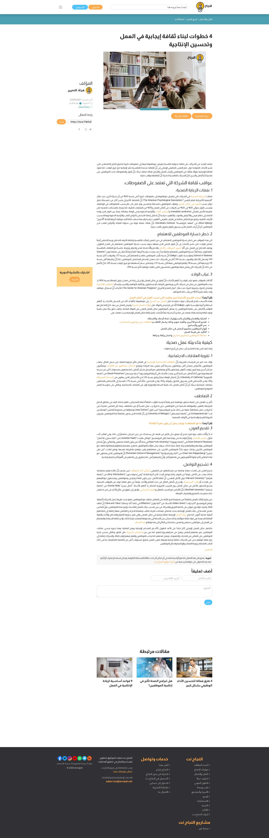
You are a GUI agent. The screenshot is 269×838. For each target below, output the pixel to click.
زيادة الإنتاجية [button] (202, 116)
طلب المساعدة (191, 481)
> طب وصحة (203, 787)
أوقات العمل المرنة (141, 305)
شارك (61, 121)
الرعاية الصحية (198, 196)
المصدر (208, 549)
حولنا (90, 763)
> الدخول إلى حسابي (159, 783)
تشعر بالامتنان (199, 438)
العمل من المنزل (157, 301)
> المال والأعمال (202, 774)
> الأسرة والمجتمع (201, 792)
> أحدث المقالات (202, 765)
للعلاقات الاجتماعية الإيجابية (161, 362)
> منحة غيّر (204, 828)
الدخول (95, 7)
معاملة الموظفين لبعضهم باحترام (190, 335)
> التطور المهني (202, 783)
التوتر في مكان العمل (190, 203)
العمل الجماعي (147, 489)
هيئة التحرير (76, 90)
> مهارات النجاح (202, 769)
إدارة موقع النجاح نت (164, 561)
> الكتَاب (206, 809)
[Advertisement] (154, 139)
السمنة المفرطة (105, 377)
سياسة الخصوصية (79, 763)
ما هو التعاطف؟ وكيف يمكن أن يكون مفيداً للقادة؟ (175, 423)
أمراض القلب (162, 211)
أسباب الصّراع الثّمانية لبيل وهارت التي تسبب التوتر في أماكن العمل (165, 297)
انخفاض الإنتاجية (105, 284)
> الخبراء (205, 805)
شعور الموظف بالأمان (170, 247)
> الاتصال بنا (164, 792)
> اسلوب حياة (203, 778)
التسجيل (80, 7)
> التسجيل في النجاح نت (157, 778)
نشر (208, 602)
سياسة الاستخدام (63, 763)
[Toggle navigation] (60, 7)
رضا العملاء (140, 522)
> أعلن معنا (164, 765)
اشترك (74, 279)
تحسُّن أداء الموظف (140, 470)
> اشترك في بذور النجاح (158, 774)
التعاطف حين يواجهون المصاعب (136, 321)
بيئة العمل (181, 514)
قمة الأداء (73, 103)
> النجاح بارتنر (163, 769)
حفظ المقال (84, 106)
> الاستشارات (203, 800)
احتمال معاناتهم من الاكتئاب (121, 365)
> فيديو (206, 796)
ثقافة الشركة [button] (181, 116)
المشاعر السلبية (134, 532)
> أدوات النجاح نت (201, 814)
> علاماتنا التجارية (161, 787)
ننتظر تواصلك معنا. (122, 771)
